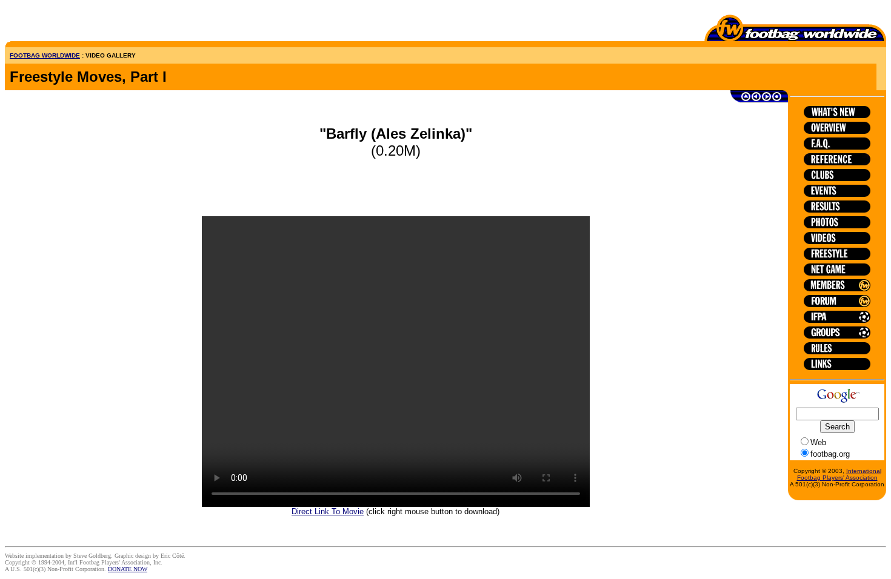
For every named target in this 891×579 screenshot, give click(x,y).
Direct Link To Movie (328, 511)
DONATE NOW (127, 569)
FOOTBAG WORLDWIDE (45, 55)
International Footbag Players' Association (839, 474)
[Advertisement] (76, 23)
